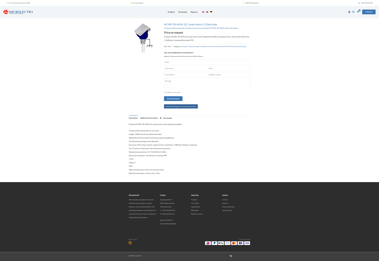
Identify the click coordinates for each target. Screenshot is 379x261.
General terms (227, 210)
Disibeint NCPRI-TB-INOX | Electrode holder (220, 28)
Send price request (173, 98)
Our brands (195, 203)
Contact (225, 200)
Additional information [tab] (149, 118)
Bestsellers (195, 210)
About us (225, 203)
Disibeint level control (194, 28)
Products (194, 200)
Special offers (195, 207)
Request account (197, 214)
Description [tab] (133, 118)
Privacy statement (228, 207)
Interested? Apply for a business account (181, 106)
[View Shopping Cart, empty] (358, 12)
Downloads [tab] (167, 118)
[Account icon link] (349, 12)
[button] (353, 12)
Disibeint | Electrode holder (174, 28)
